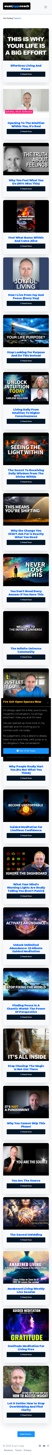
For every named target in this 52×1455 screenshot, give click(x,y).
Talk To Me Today (27, 750)
